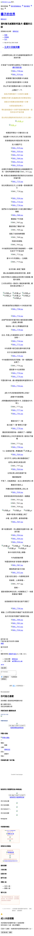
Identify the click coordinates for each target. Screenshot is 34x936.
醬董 (2, 643)
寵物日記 (15, 31)
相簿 (5, 35)
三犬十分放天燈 (12, 47)
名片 (5, 39)
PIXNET (8, 908)
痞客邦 (11, 654)
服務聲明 (19, 910)
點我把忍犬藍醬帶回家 (17, 797)
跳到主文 (4, 19)
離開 (10, 932)
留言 (14, 654)
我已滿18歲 (4, 932)
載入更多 (3, 668)
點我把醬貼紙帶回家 (17, 728)
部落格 (6, 37)
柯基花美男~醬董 (4, 714)
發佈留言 (3, 679)
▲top (2, 664)
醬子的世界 (8, 14)
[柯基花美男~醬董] (1, 716)
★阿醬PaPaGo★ (17, 661)
